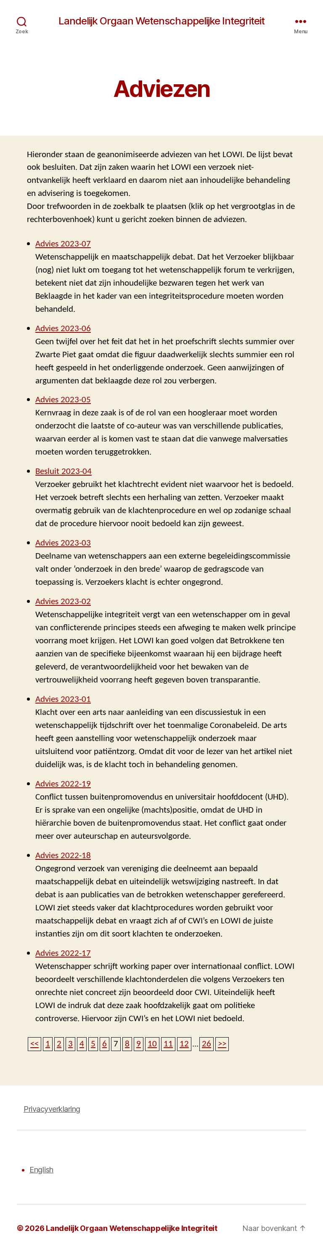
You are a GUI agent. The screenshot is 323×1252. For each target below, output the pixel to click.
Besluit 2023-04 (63, 471)
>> (222, 1043)
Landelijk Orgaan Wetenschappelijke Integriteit (161, 21)
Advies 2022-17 (63, 953)
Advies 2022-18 (63, 855)
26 (206, 1043)
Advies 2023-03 (63, 542)
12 (184, 1043)
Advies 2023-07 (63, 243)
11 (168, 1043)
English (41, 1169)
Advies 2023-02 (63, 601)
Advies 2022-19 (63, 783)
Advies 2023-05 (63, 399)
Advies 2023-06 (63, 328)
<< (34, 1043)
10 (152, 1043)
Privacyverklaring (52, 1109)
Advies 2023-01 (63, 699)
